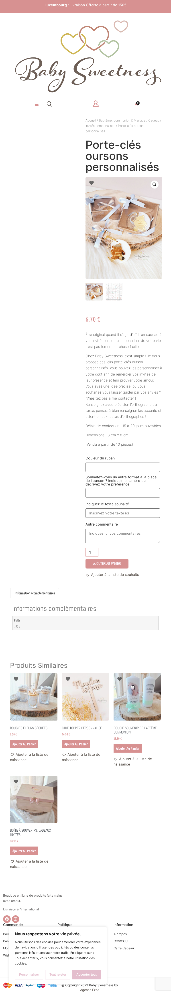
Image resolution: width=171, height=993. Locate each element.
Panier (7, 941)
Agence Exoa (89, 990)
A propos (120, 934)
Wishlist (8, 955)
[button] (49, 104)
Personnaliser (29, 974)
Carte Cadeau (124, 948)
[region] (58, 955)
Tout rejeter (57, 974)
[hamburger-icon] (37, 104)
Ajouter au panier (107, 563)
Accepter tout (86, 974)
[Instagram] (15, 919)
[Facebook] (7, 919)
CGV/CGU (121, 941)
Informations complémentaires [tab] (35, 593)
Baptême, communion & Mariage (122, 120)
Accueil (91, 120)
